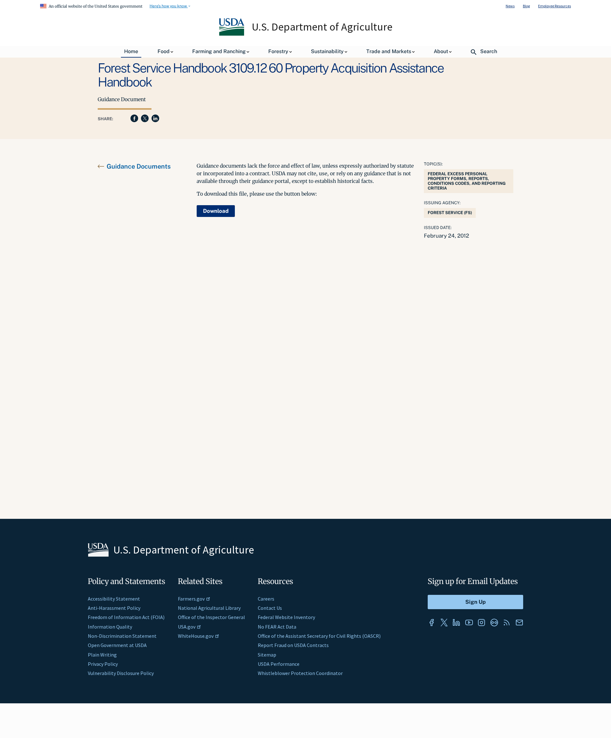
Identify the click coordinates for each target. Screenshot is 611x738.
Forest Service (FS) (450, 212)
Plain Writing (102, 654)
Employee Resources (554, 5)
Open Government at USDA (117, 645)
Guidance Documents (139, 166)
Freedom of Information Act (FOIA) (126, 617)
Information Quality (110, 626)
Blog (526, 5)
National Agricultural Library (209, 608)
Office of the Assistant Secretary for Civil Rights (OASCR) (319, 636)
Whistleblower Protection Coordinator (300, 673)
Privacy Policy (103, 664)
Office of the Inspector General (211, 617)
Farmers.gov (191, 598)
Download (215, 211)
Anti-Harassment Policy (114, 608)
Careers (266, 598)
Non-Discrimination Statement (122, 636)
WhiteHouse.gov (196, 636)
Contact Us (270, 608)
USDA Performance (278, 664)
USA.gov (186, 626)
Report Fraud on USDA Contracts (293, 645)
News (510, 5)
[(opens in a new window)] (431, 622)
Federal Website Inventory (286, 617)
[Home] (232, 34)
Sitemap (267, 654)
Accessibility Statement (114, 598)
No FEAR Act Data (277, 626)
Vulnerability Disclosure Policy (121, 673)
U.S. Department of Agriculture (322, 26)
